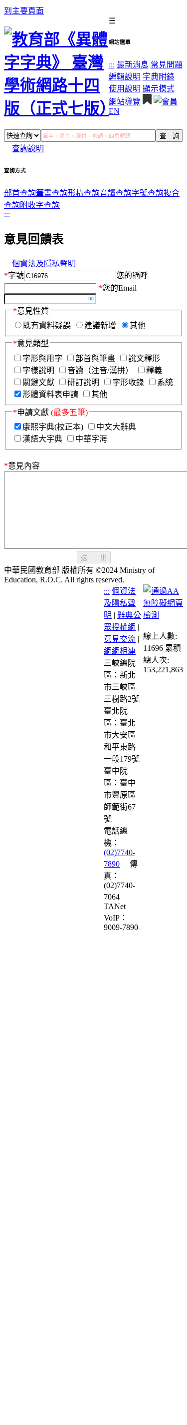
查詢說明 (28, 148)
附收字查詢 (40, 205)
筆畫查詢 (52, 193)
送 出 (94, 557)
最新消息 (133, 64)
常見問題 (167, 64)
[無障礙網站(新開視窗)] (163, 615)
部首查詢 (20, 193)
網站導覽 (125, 101)
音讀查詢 (116, 193)
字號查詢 (148, 193)
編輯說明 (125, 76)
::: (112, 64)
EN (114, 111)
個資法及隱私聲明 (44, 263)
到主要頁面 (24, 10)
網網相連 (120, 651)
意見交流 (120, 639)
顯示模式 (159, 88)
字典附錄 (159, 76)
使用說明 (125, 88)
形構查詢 (84, 193)
